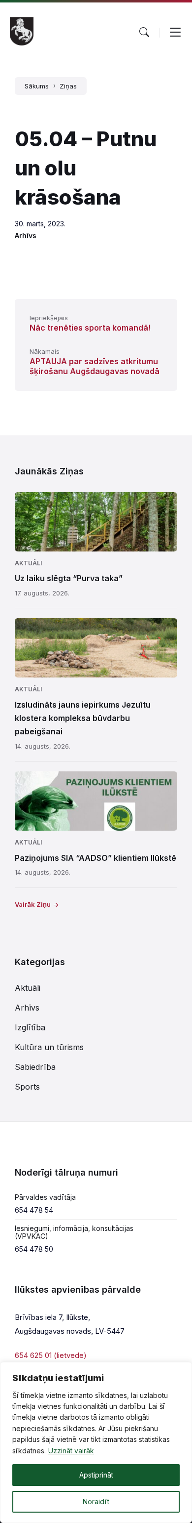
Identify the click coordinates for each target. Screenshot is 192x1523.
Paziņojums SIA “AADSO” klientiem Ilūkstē (95, 858)
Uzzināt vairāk (71, 1450)
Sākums (37, 86)
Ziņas (68, 86)
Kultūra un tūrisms (49, 1047)
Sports (27, 1087)
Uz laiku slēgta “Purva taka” (69, 578)
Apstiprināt (96, 1475)
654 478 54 (34, 1210)
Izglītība (30, 1027)
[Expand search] (144, 32)
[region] (96, 1442)
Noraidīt (96, 1501)
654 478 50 (34, 1249)
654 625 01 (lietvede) (51, 1355)
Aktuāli (28, 563)
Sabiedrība (35, 1067)
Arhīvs (25, 235)
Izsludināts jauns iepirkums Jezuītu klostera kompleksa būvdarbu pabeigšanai (83, 718)
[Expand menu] (175, 32)
